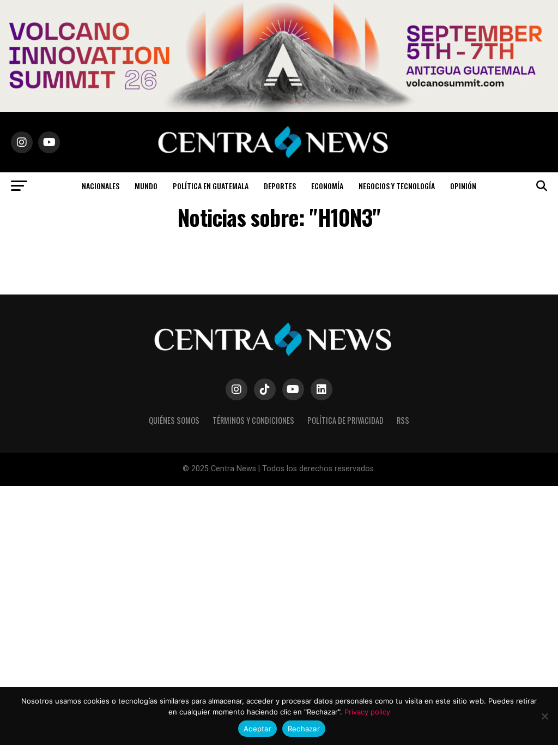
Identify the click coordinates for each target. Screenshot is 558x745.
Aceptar (257, 728)
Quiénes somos (174, 420)
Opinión (463, 185)
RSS (403, 420)
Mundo (146, 185)
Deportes (280, 185)
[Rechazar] (544, 716)
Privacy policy (367, 711)
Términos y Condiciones (253, 420)
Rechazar (304, 728)
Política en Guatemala (210, 185)
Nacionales (100, 185)
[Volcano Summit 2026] (279, 109)
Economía (327, 185)
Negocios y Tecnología (397, 185)
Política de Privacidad (345, 420)
